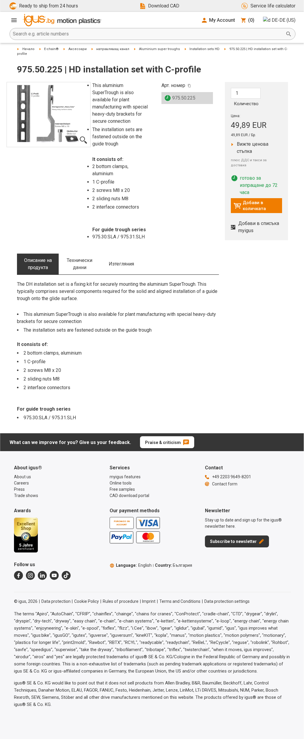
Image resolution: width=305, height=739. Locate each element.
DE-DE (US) (283, 20)
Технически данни (79, 263)
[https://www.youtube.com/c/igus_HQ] (54, 575)
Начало (28, 49)
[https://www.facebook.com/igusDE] (18, 575)
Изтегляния (121, 264)
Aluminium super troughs (159, 49)
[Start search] (288, 34)
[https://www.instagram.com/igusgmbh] (30, 575)
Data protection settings (227, 601)
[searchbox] (148, 34)
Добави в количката (250, 205)
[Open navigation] (14, 20)
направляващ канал (112, 49)
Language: (134, 565)
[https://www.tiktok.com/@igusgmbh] (66, 575)
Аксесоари (78, 49)
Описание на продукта (38, 263)
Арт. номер (173, 85)
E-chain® (51, 49)
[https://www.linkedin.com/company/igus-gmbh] (42, 575)
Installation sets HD (204, 49)
